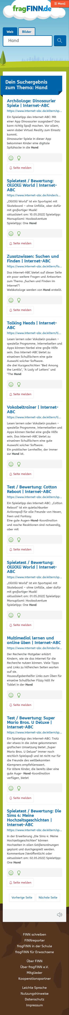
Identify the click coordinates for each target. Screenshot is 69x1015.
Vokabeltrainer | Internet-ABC (33, 409)
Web (10, 32)
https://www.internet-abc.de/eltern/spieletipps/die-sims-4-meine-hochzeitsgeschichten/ (34, 830)
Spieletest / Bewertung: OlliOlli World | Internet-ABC (32, 186)
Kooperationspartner (34, 978)
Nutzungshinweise (35, 993)
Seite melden (22, 168)
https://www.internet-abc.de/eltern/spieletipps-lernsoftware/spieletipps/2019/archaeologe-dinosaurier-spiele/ (34, 111)
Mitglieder (34, 972)
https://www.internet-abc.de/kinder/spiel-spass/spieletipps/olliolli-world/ (34, 195)
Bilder (26, 32)
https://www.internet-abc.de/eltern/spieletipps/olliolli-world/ (34, 577)
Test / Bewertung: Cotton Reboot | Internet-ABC (32, 489)
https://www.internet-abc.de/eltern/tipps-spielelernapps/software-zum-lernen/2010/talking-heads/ (34, 333)
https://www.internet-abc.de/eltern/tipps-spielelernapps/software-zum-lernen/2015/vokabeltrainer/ (34, 417)
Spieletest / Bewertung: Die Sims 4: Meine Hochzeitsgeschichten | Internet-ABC (34, 818)
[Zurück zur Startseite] (34, 13)
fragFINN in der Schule (34, 946)
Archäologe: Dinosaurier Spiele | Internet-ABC (31, 103)
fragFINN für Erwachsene (34, 952)
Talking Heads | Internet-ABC (32, 325)
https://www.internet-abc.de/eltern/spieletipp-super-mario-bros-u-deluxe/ (34, 732)
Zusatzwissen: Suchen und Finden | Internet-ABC (33, 258)
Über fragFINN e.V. (34, 967)
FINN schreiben (34, 934)
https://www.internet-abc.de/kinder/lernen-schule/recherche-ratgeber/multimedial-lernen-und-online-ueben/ (34, 648)
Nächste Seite (48, 897)
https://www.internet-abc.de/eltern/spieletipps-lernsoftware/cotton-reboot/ (34, 497)
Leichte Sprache (34, 987)
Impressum (34, 1005)
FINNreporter (34, 940)
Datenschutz (34, 999)
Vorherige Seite (22, 897)
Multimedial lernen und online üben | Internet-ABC (34, 640)
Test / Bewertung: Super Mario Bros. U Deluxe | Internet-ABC (31, 723)
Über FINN (35, 961)
